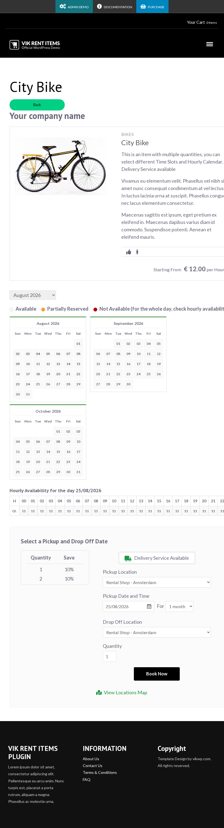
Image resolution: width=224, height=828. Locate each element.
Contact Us (92, 765)
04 (149, 344)
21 (108, 374)
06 (98, 354)
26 (48, 384)
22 (118, 374)
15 (118, 364)
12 (159, 354)
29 (78, 384)
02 (128, 344)
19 (159, 364)
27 (58, 384)
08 (118, 354)
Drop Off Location (122, 622)
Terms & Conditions (100, 772)
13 (98, 364)
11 (149, 354)
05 (159, 344)
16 (128, 364)
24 (138, 374)
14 (108, 364)
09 (128, 354)
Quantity (112, 646)
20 (98, 374)
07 (108, 354)
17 (138, 364)
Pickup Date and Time (126, 596)
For (160, 606)
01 (118, 344)
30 (18, 394)
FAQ (86, 779)
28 (68, 384)
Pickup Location (120, 572)
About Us (91, 758)
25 (38, 384)
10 (138, 354)
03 (138, 344)
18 (149, 364)
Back (37, 105)
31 (28, 394)
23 (128, 374)
